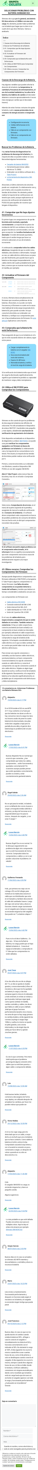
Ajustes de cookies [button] (8, 1465)
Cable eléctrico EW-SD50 (16, 602)
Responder (8, 736)
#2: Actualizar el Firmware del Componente (15, 55)
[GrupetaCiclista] (12, 3)
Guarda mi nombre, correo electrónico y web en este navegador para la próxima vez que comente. (20, 1448)
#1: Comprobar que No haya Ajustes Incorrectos (17, 49)
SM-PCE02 (23, 441)
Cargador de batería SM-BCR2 (17, 164)
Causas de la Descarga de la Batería (17, 43)
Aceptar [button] (19, 1465)
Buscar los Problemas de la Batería (16, 46)
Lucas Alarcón (14, 745)
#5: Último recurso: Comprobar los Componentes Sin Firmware (16, 70)
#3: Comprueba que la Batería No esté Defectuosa (18, 60)
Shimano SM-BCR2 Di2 (14, 1230)
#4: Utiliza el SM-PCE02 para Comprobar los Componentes (18, 65)
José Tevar (12, 970)
